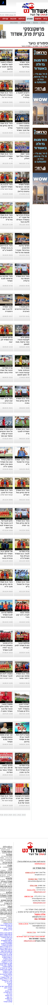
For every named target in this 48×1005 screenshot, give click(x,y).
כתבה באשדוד (7, 973)
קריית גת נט (8, 982)
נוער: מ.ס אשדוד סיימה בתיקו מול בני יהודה (22, 523)
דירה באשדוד (7, 976)
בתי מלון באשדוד (6, 937)
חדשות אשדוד (7, 851)
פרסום (10, 985)
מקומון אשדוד (7, 942)
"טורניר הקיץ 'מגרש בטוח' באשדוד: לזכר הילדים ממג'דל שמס (23, 708)
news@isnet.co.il (39, 903)
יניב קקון (9, 997)
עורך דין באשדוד (7, 980)
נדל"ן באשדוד (7, 924)
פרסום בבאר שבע (6, 951)
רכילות (22, 19)
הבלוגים (9, 892)
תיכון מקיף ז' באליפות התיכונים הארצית (22, 309)
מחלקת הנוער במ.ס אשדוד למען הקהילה (22, 645)
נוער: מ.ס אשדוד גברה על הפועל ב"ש (22, 584)
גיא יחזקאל (8, 995)
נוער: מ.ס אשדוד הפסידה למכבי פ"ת (22, 431)
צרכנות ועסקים (6, 900)
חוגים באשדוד (7, 959)
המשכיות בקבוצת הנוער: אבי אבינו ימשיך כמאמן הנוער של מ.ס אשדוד (22, 800)
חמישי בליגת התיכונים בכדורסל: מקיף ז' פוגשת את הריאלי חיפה (22, 250)
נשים (10, 918)
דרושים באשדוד (7, 957)
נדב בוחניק (8, 991)
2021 (15, 815)
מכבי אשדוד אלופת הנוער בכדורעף (24, 64)
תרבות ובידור (7, 862)
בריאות (10, 905)
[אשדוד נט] (31, 856)
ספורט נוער (14, 22)
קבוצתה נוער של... (7, 97)
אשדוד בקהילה (6, 881)
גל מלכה (9, 1000)
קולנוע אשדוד (7, 1002)
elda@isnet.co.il (39, 892)
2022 (19, 815)
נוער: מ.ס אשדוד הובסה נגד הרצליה (22, 278)
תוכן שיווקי (9, 902)
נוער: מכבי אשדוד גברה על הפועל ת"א (22, 462)
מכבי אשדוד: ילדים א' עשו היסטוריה (7, 309)
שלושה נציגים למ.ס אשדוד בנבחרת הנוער (7, 614)
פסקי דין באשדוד (6, 908)
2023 (23, 815)
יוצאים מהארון (5, 850)
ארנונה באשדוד (7, 960)
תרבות (13, 19)
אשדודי (9, 989)
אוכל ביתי (9, 858)
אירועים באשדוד (7, 956)
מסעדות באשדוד (6, 945)
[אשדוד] (32, 16)
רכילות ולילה (7, 847)
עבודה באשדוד (7, 971)
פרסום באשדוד (7, 966)
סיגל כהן (9, 994)
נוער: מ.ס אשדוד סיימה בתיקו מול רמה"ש (22, 492)
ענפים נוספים (25, 22)
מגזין (10, 869)
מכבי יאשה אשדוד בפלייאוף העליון (22, 156)
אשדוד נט (44, 46)
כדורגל (43, 22)
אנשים (3, 870)
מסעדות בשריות (7, 856)
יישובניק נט (8, 939)
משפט (10, 907)
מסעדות (9, 855)
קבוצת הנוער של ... (7, 800)
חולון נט (9, 983)
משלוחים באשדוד (6, 943)
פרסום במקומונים (6, 940)
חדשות (38, 19)
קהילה (5, 19)
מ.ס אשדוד (8, 999)
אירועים (9, 880)
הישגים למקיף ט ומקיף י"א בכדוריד (22, 95)
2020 (10, 815)
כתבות (10, 870)
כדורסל (35, 22)
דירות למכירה (8, 992)
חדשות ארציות (7, 853)
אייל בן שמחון (8, 930)
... (28, 69)
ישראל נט (9, 927)
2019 (6, 815)
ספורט (30, 19)
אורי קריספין (28, 896)
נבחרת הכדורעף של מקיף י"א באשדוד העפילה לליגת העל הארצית (22, 219)
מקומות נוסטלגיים (6, 897)
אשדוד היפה (8, 883)
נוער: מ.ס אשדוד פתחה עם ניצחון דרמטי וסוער (22, 676)
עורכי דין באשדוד (6, 962)
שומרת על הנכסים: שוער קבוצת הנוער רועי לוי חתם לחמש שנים (22, 372)
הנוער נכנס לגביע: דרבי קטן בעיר (22, 614)
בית (45, 19)
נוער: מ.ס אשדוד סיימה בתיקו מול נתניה (22, 400)
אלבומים (9, 878)
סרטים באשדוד (7, 922)
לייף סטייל (8, 903)
